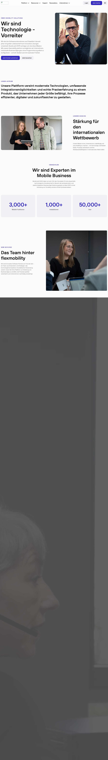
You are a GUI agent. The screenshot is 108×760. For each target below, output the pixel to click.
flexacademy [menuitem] (53, 3)
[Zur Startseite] (4, 3)
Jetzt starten (96, 3)
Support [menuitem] (45, 3)
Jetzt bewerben (27, 58)
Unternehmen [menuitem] (63, 3)
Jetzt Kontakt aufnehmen (10, 58)
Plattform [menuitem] (24, 3)
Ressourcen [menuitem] (34, 3)
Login (86, 3)
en (105, 3)
